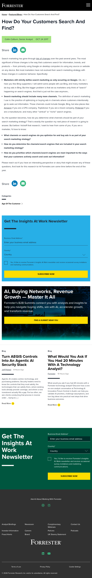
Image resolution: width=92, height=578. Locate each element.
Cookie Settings (75, 567)
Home (4, 14)
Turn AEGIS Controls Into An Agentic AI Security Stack (19, 360)
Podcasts (74, 530)
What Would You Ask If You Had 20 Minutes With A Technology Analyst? (67, 363)
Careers (28, 530)
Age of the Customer (11, 203)
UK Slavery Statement (57, 534)
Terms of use (16, 567)
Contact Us (75, 524)
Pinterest (79, 107)
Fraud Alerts (7, 534)
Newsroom (29, 524)
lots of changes (43, 58)
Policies (51, 530)
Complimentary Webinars (54, 525)
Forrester (51, 373)
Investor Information (10, 530)
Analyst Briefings (9, 524)
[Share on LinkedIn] (15, 50)
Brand (27, 534)
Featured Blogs (15, 14)
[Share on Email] (23, 50)
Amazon (8, 107)
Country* (7, 250)
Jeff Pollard (6, 369)
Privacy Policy (45, 567)
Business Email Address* (13, 238)
